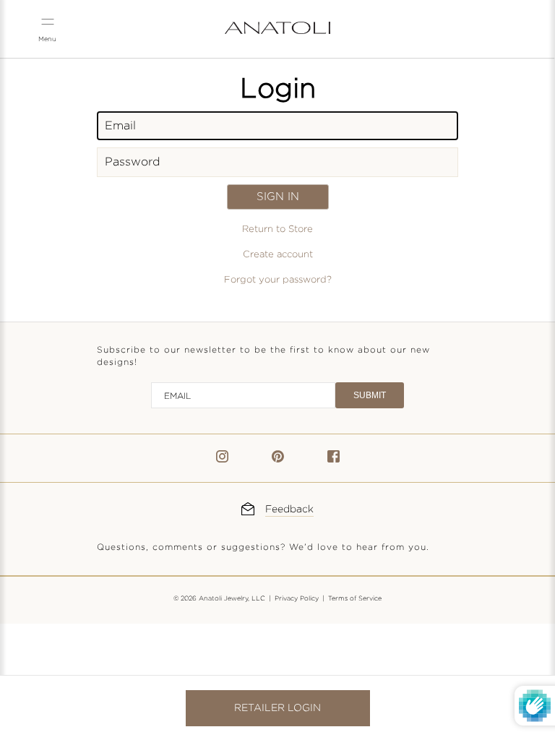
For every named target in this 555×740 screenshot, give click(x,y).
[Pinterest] (278, 459)
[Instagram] (222, 459)
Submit (369, 395)
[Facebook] (333, 459)
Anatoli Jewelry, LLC (232, 598)
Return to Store (277, 229)
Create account (278, 254)
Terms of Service (355, 598)
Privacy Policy (297, 598)
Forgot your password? (278, 280)
